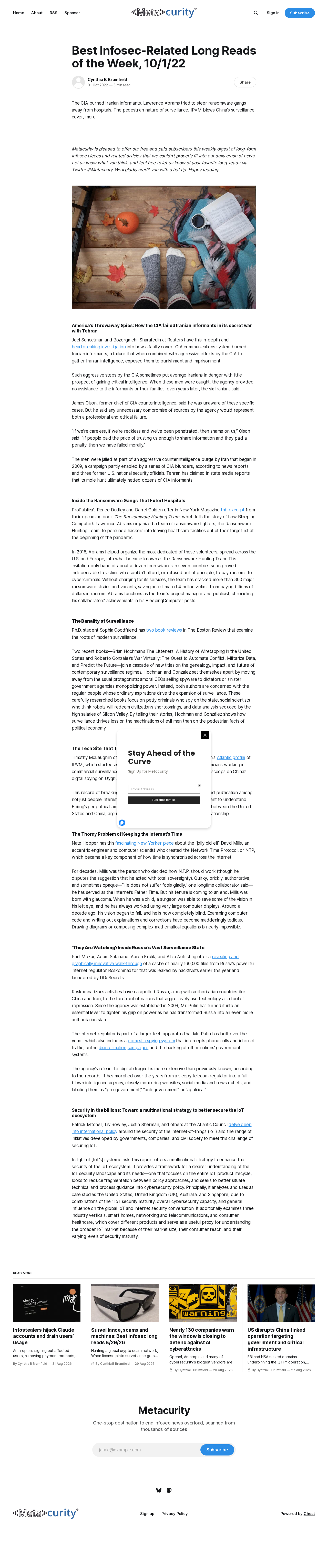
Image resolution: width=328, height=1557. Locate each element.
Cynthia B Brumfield (107, 79)
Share (245, 82)
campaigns (138, 1047)
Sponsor (72, 12)
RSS (53, 12)
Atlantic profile (231, 757)
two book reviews (164, 630)
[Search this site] (256, 13)
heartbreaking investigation (99, 346)
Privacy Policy (174, 1513)
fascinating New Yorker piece (144, 843)
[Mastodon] (169, 1490)
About (37, 12)
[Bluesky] (158, 1490)
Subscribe (299, 13)
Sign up (147, 1513)
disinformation (112, 1047)
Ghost (309, 1513)
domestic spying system (151, 1040)
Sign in (273, 12)
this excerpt (232, 509)
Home (18, 12)
